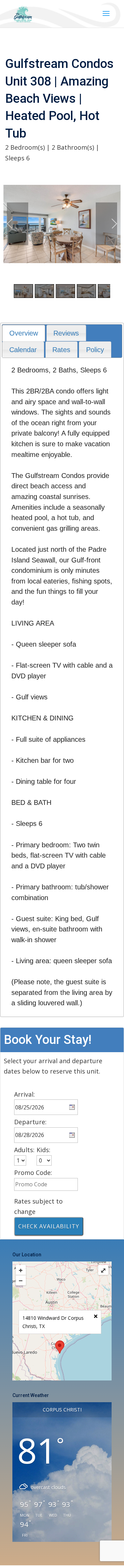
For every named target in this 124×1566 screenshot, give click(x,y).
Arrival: (24, 1094)
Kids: (43, 1150)
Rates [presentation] (61, 349)
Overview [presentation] (23, 333)
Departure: (30, 1122)
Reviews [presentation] (66, 333)
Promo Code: (33, 1172)
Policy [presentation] (95, 349)
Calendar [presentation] (23, 349)
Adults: (24, 1150)
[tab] (23, 333)
